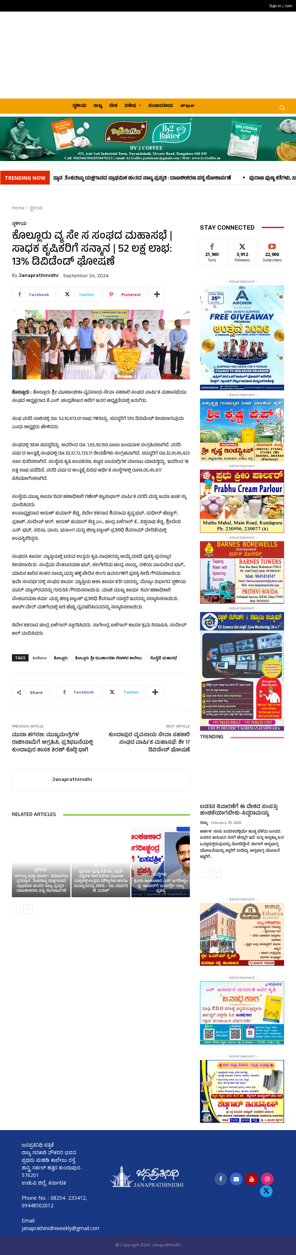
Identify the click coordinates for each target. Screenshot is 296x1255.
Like (212, 245)
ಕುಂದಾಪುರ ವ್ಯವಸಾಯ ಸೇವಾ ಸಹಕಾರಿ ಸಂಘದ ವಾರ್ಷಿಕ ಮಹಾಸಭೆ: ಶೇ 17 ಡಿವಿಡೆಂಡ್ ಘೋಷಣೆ (149, 743)
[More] (157, 294)
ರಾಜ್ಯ (204, 823)
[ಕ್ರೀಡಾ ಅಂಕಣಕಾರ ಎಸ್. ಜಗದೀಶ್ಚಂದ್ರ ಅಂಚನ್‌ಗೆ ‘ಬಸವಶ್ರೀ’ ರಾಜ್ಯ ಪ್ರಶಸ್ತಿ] (160, 862)
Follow (242, 245)
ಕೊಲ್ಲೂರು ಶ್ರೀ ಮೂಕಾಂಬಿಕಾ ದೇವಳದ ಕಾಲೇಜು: (109, 657)
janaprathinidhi (38, 275)
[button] (282, 108)
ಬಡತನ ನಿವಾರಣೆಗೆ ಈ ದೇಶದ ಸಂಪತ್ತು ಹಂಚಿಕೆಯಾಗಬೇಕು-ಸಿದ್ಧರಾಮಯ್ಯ (239, 810)
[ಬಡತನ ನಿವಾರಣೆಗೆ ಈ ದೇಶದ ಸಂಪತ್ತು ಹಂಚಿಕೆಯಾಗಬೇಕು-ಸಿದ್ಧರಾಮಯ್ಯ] (242, 774)
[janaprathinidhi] (32, 780)
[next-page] (27, 909)
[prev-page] (16, 909)
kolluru (40, 657)
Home (18, 208)
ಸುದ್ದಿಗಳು (160, 875)
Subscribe (272, 245)
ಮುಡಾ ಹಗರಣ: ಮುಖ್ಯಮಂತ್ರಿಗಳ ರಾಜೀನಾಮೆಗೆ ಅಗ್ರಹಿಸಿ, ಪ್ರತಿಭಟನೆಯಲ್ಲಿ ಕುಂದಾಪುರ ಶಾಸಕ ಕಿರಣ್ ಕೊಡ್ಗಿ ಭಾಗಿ (52, 743)
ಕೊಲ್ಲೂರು (61, 657)
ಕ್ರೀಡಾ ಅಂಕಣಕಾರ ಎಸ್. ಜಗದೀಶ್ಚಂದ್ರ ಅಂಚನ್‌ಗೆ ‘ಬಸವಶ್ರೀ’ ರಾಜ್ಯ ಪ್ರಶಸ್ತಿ (161, 886)
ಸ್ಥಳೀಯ (36, 208)
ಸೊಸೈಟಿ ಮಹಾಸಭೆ (163, 657)
